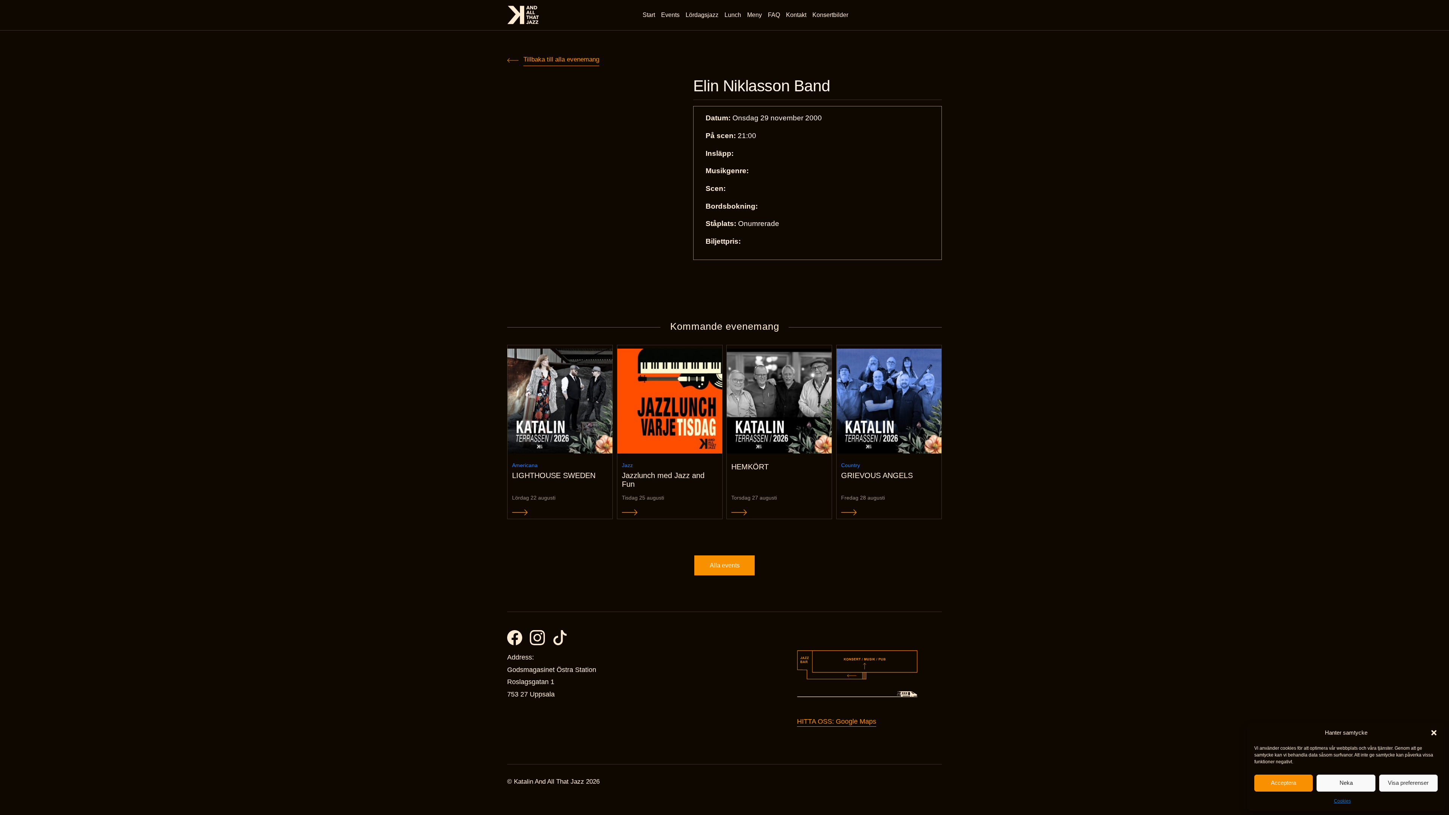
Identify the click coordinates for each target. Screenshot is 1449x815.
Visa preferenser (1408, 783)
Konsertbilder (830, 15)
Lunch (732, 15)
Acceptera (1283, 783)
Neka (1346, 783)
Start (649, 15)
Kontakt (796, 15)
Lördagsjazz (702, 15)
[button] (1434, 733)
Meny (754, 15)
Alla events (725, 565)
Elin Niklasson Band (761, 86)
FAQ (774, 15)
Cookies (1342, 801)
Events (670, 15)
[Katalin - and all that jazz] (523, 15)
